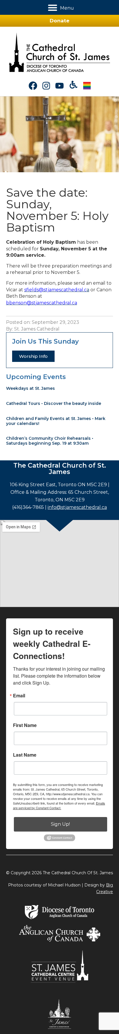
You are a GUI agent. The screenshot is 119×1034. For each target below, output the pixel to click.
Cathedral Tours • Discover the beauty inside (53, 403)
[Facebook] (33, 85)
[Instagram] (46, 85)
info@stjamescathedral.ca (77, 507)
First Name (25, 725)
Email (19, 695)
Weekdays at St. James (30, 388)
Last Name (24, 755)
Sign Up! (60, 824)
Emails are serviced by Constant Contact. (59, 805)
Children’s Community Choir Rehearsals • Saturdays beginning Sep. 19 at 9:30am (49, 441)
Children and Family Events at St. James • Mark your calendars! (55, 421)
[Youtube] (59, 85)
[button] (52, 7)
